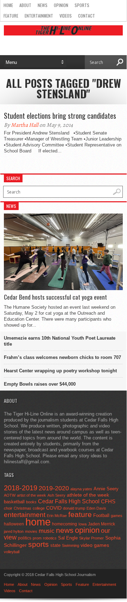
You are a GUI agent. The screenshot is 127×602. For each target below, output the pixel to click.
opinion (87, 530)
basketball (14, 501)
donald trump (74, 508)
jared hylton (14, 531)
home (38, 522)
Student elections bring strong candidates (60, 115)
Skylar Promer (91, 538)
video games (95, 545)
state (55, 545)
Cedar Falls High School (69, 501)
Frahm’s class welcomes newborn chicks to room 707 (62, 357)
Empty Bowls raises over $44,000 (40, 384)
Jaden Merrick (101, 524)
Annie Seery (106, 488)
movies (31, 531)
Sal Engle (68, 538)
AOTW (9, 495)
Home (8, 5)
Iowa (82, 524)
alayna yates (81, 489)
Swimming (70, 545)
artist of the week (31, 495)
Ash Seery (56, 495)
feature (80, 514)
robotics (50, 538)
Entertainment (39, 16)
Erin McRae (57, 515)
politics (24, 538)
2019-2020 (54, 488)
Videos (65, 16)
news (65, 530)
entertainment (24, 514)
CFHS (108, 501)
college (39, 508)
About (25, 5)
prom (37, 538)
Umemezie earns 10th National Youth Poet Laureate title (59, 341)
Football (101, 515)
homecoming (64, 524)
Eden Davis (96, 508)
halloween (14, 524)
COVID (54, 508)
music (47, 531)
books (31, 502)
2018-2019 (20, 488)
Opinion (61, 5)
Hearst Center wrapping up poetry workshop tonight (60, 370)
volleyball (11, 552)
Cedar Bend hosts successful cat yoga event (55, 297)
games (116, 515)
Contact (86, 16)
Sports (82, 5)
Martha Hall (24, 125)
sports (38, 544)
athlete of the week (88, 495)
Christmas (22, 508)
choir (8, 508)
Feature (11, 16)
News (42, 5)
